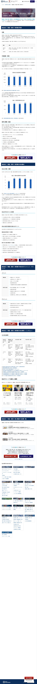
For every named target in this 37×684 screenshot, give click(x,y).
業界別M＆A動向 (8, 4)
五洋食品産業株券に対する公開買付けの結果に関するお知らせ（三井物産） (15, 374)
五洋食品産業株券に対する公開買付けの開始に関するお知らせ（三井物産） (15, 373)
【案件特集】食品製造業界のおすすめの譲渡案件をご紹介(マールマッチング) (15, 370)
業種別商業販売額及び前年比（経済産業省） (11, 118)
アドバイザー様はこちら (18, 459)
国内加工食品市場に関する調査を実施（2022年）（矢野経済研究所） (14, 366)
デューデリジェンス (11, 245)
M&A (19, 171)
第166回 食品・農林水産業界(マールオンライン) (12, 193)
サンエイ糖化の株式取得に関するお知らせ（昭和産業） (12, 375)
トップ (3, 4)
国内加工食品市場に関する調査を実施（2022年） (12, 90)
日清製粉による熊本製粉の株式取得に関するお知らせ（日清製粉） (14, 371)
